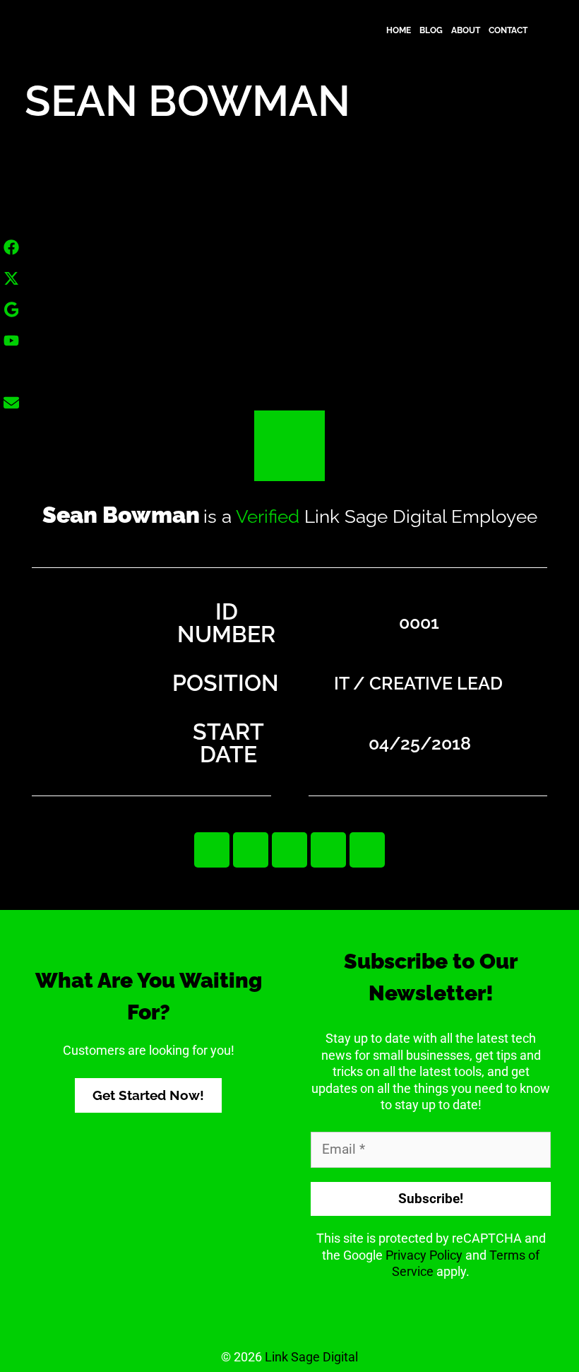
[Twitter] (289, 850)
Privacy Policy (424, 1255)
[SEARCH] (541, 30)
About (465, 30)
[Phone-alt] (367, 850)
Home (398, 30)
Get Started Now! (148, 1095)
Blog (431, 30)
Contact (508, 30)
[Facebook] (250, 850)
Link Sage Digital (311, 1356)
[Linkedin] (211, 850)
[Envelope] (328, 850)
